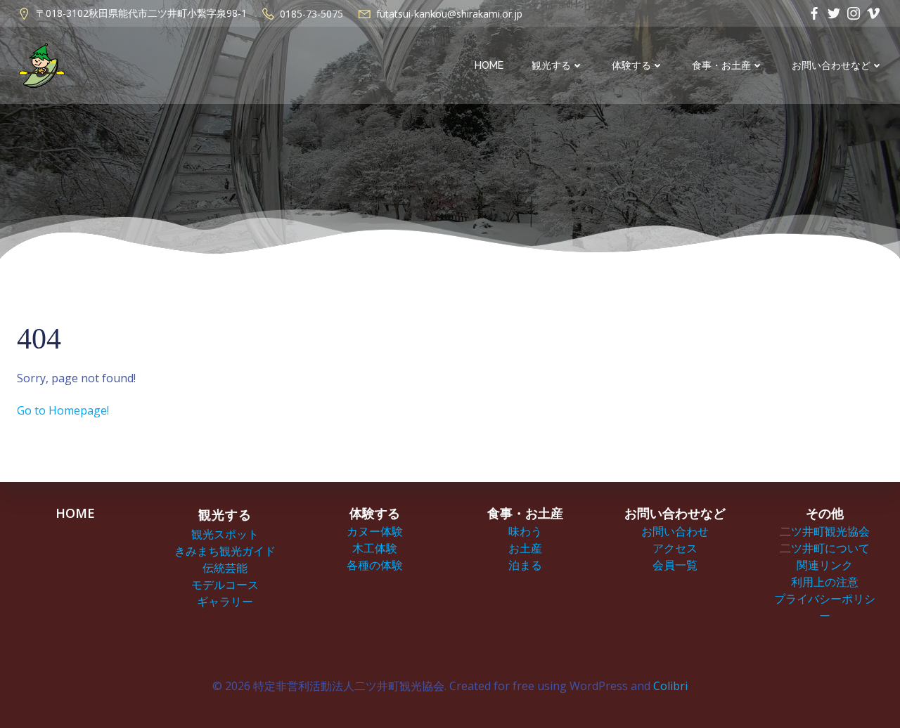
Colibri (670, 686)
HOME (489, 65)
